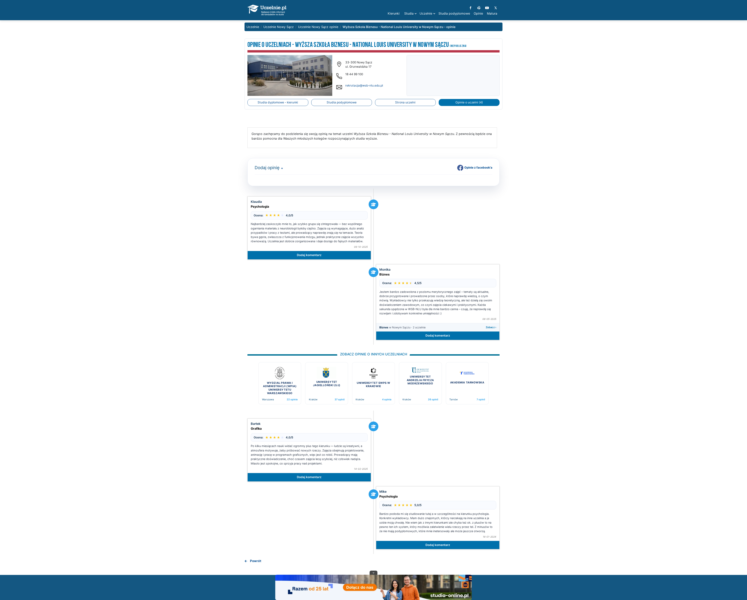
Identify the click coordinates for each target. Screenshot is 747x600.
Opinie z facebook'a (478, 167)
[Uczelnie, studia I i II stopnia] (266, 10)
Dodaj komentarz (309, 255)
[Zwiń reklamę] (373, 572)
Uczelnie (252, 27)
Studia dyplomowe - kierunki (278, 102)
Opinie (478, 13)
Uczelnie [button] (426, 13)
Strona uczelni (405, 102)
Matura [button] (492, 13)
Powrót (255, 561)
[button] (281, 168)
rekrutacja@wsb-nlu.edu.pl (364, 85)
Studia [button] (409, 13)
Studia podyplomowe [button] (454, 13)
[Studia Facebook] (470, 7)
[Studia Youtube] (487, 7)
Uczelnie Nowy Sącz (278, 27)
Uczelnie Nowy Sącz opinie (318, 27)
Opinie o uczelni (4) (469, 102)
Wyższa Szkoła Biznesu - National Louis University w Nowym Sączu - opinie (399, 27)
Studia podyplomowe (342, 102)
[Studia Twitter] (495, 7)
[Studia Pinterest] (479, 7)
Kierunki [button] (394, 13)
